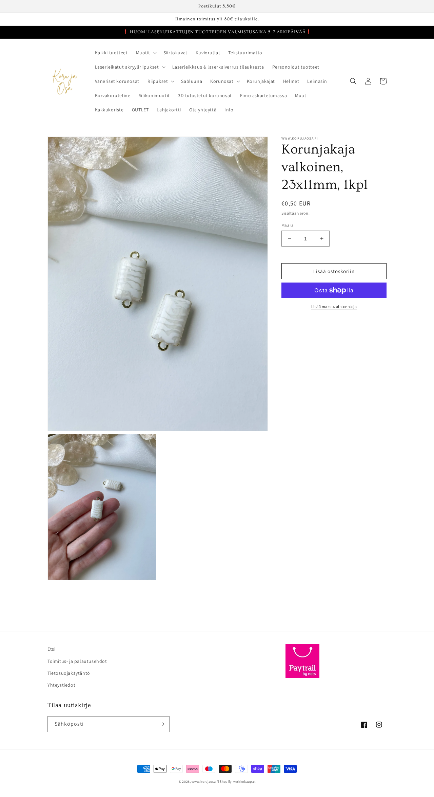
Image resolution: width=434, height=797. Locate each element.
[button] (146, 53)
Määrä (287, 225)
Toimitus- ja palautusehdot (77, 661)
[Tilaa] (161, 724)
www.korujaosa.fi (206, 781)
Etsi (51, 649)
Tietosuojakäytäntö (68, 673)
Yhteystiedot (61, 685)
